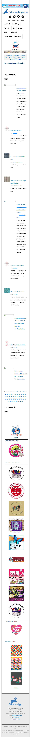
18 (21, 394)
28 (19, 396)
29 (21, 396)
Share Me (16, 437)
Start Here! (7, 24)
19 (23, 394)
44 (10, 401)
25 (13, 396)
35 (11, 399)
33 (7, 399)
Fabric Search (13, 32)
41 (23, 399)
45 (12, 401)
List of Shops (16, 24)
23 (9, 396)
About (13, 20)
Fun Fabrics (21, 93)
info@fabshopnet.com (17, 715)
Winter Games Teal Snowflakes (17, 291)
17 (19, 394)
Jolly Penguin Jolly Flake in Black (18, 344)
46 (14, 401)
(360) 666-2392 (17, 717)
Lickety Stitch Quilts (17, 162)
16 (17, 394)
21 (5, 396)
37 (15, 399)
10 (5, 394)
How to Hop (7, 28)
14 (13, 394)
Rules (18, 20)
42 (25, 399)
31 (25, 396)
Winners (20, 28)
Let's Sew (15, 133)
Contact (22, 20)
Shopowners (17, 36)
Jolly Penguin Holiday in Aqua (17, 265)
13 (11, 394)
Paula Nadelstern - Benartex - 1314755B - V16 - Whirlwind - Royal (21, 374)
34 (9, 399)
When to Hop (17, 59)
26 (15, 396)
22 (7, 396)
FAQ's (5, 32)
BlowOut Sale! (8, 36)
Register (16, 55)
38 (17, 399)
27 (17, 396)
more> (15, 621)
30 (23, 396)
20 (25, 394)
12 (9, 394)
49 (20, 401)
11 (7, 394)
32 (5, 399)
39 (19, 399)
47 (16, 401)
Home (9, 20)
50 (22, 401)
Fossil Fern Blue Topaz (16, 130)
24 (11, 396)
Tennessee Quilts (21, 328)
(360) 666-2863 (16, 719)
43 (8, 401)
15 (15, 394)
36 (13, 399)
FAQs (23, 57)
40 (21, 399)
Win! (14, 28)
